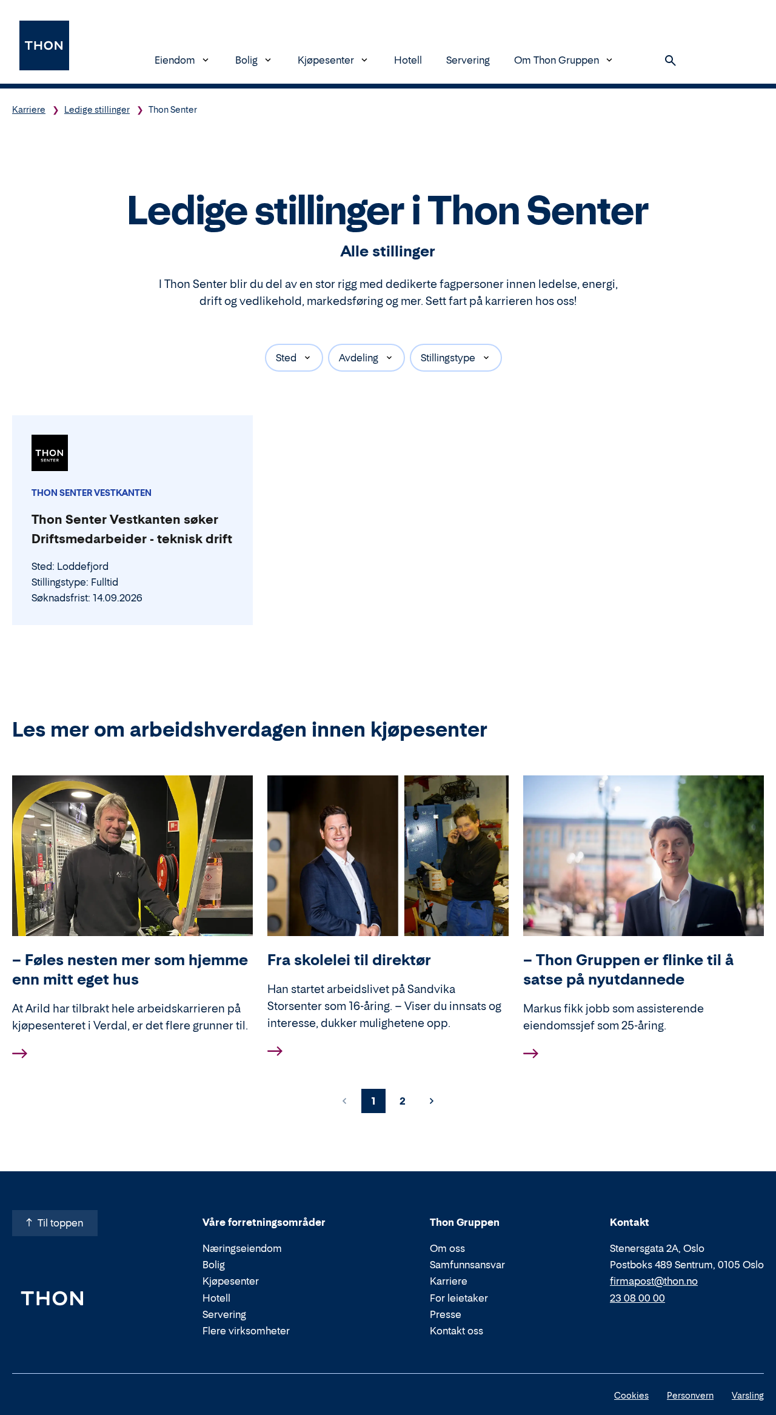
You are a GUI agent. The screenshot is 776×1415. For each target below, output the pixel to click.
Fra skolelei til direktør (349, 960)
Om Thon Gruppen (556, 60)
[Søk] (670, 61)
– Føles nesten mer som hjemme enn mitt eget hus (130, 969)
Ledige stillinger (97, 109)
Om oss (447, 1248)
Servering (468, 60)
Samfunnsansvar (467, 1265)
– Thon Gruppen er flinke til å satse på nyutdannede (628, 969)
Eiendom (175, 60)
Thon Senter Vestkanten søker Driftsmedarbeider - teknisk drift (132, 529)
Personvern (690, 1395)
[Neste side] (432, 1101)
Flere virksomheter (246, 1331)
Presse (445, 1314)
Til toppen (60, 1223)
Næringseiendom (242, 1248)
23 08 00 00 (637, 1298)
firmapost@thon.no (654, 1281)
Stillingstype (448, 358)
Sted (286, 358)
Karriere (28, 109)
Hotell (408, 60)
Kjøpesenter (326, 60)
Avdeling (358, 358)
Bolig (246, 60)
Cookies (631, 1395)
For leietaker (459, 1298)
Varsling (748, 1395)
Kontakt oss (456, 1331)
